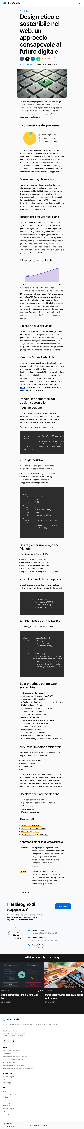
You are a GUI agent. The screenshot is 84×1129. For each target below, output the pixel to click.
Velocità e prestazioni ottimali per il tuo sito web (18, 1068)
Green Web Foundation (30, 831)
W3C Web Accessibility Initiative (33, 828)
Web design (24, 11)
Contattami (63, 906)
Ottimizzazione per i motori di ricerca (15, 1056)
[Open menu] (79, 3)
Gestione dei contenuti (10, 1062)
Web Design (6, 1083)
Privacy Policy (34, 1125)
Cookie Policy (45, 1125)
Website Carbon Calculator (31, 825)
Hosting (23, 871)
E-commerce (7, 1054)
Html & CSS (6, 1106)
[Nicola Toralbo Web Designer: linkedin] (14, 1041)
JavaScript (24, 847)
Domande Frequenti (9, 1094)
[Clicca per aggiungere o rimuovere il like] (38, 991)
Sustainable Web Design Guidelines (34, 834)
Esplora (5, 1091)
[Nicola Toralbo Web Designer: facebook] (4, 1041)
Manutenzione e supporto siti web (14, 1065)
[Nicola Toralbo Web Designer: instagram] (9, 1041)
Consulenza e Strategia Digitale (13, 1059)
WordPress (6, 1100)
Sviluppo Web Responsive (11, 1051)
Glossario (6, 1114)
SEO (4, 1080)
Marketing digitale (8, 1077)
